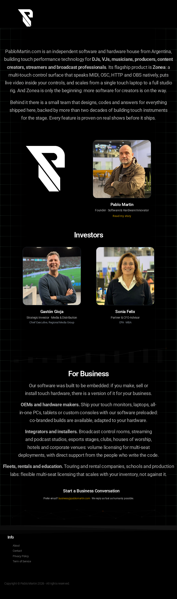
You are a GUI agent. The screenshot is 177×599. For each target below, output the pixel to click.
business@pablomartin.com (74, 498)
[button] (161, 14)
